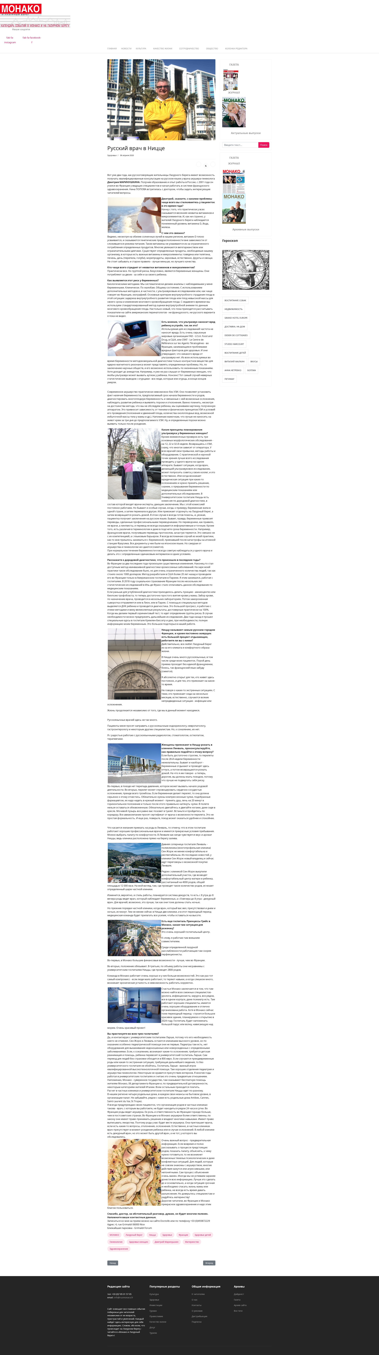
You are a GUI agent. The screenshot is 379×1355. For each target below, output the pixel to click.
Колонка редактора (236, 48)
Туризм (153, 1332)
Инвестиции (156, 1305)
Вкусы (254, 361)
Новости (126, 48)
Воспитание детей (235, 352)
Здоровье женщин (138, 1241)
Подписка (196, 1321)
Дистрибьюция (199, 1316)
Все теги (238, 1310)
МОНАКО (114, 1234)
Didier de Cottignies (236, 335)
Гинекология (116, 1241)
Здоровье (112, 155)
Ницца (152, 1234)
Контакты (196, 1305)
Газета (237, 1299)
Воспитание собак (235, 300)
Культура (141, 48)
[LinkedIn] (212, 164)
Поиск (263, 145)
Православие (156, 1316)
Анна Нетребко (233, 370)
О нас (194, 1299)
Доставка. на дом (235, 326)
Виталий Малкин (234, 361)
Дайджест (239, 1294)
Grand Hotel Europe (236, 317)
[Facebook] (198, 164)
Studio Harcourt (234, 344)
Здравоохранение (119, 1248)
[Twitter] (205, 165)
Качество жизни (162, 48)
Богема (251, 370)
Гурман (153, 1310)
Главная (112, 48)
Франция (183, 1234)
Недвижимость (234, 309)
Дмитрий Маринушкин (166, 1241)
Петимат (229, 379)
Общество (212, 48)
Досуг (152, 1327)
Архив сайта (240, 1305)
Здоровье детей (203, 1234)
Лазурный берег (134, 1234)
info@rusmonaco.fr (123, 1297)
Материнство (192, 1241)
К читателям (198, 1294)
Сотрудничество (189, 48)
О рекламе (197, 1310)
